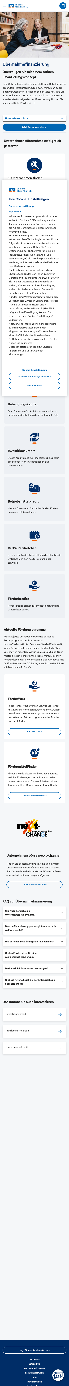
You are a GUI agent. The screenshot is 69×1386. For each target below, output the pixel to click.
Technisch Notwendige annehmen (34, 376)
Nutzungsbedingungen (34, 1368)
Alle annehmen (34, 385)
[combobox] (34, 118)
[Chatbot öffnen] (58, 1375)
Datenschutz (34, 1364)
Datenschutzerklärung (21, 206)
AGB (35, 1377)
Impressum (34, 1359)
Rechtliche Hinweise (34, 1373)
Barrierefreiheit (34, 1382)
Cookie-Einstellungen (34, 369)
